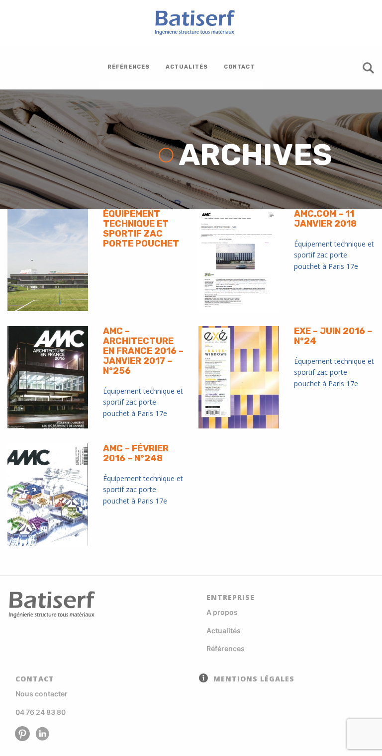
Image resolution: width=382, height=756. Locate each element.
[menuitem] (128, 67)
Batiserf (191, 22)
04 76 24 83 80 (40, 712)
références (128, 67)
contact (239, 67)
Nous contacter (41, 693)
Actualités (223, 630)
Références (225, 648)
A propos (222, 612)
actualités (187, 67)
